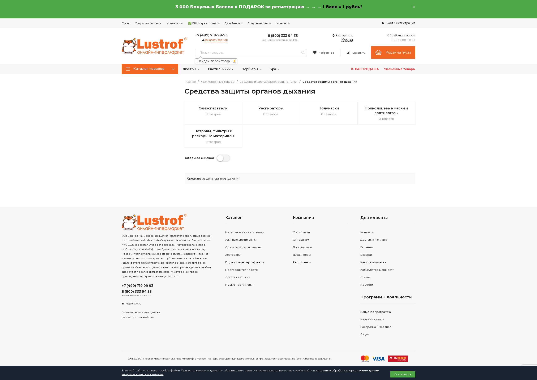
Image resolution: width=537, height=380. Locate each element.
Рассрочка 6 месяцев (375, 327)
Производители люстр (241, 269)
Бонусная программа (375, 311)
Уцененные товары (399, 69)
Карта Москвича (372, 319)
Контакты (283, 23)
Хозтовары (233, 254)
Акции (364, 334)
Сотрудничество (147, 23)
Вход (389, 23)
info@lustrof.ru (133, 303)
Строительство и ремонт (243, 247)
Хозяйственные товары (218, 81)
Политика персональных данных (141, 312)
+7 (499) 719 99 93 (137, 286)
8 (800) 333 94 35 (283, 36)
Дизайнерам (233, 23)
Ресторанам (302, 262)
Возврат (366, 254)
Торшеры (250, 69)
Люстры (189, 69)
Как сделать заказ (373, 262)
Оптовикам (301, 239)
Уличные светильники (241, 239)
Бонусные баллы (259, 23)
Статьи (365, 277)
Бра (273, 69)
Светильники (219, 69)
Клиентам (174, 23)
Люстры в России (237, 277)
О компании (301, 232)
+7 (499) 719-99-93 (211, 35)
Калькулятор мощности (377, 269)
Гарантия (367, 247)
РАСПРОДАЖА (366, 69)
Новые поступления (239, 284)
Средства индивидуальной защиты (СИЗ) (268, 81)
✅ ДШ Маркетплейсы (204, 23)
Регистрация (405, 23)
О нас (126, 23)
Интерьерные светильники (244, 232)
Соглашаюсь (402, 374)
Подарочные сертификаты (244, 262)
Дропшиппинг (302, 247)
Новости (366, 284)
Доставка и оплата (373, 239)
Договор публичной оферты (138, 317)
